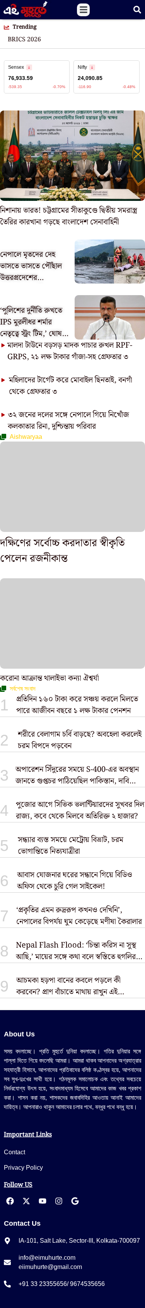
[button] (83, 9)
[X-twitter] (26, 1201)
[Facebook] (10, 1201)
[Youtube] (42, 1201)
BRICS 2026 (24, 39)
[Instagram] (59, 1201)
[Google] (75, 1201)
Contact (14, 1152)
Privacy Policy (23, 1167)
